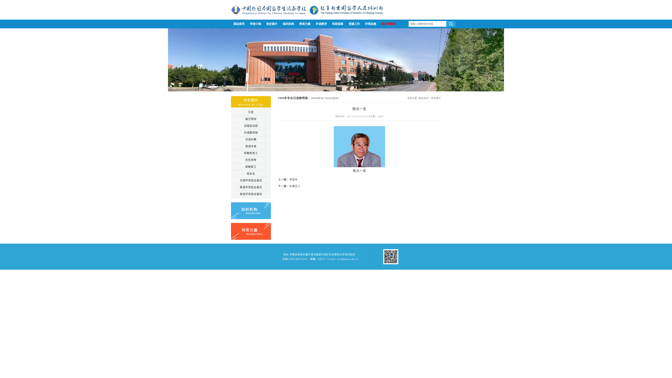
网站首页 (239, 23)
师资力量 (304, 23)
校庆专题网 (389, 23)
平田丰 (293, 179)
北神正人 (294, 186)
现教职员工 (251, 153)
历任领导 (251, 160)
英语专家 (251, 146)
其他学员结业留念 (251, 194)
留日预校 (251, 119)
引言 (251, 112)
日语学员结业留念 (251, 180)
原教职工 (251, 166)
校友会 (251, 173)
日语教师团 (251, 132)
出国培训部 (251, 125)
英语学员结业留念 (251, 187)
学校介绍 (255, 23)
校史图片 (272, 23)
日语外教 (251, 139)
